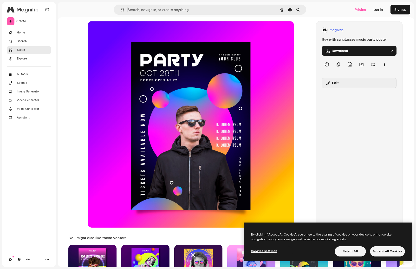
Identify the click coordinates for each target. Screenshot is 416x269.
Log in (378, 9)
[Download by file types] (391, 51)
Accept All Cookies (387, 251)
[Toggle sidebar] (47, 9)
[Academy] (19, 259)
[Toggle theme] (28, 259)
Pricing (360, 9)
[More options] (384, 64)
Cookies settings (264, 251)
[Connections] (10, 259)
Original (118, 30)
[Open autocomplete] (120, 10)
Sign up (400, 9)
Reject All (350, 251)
